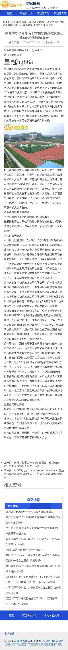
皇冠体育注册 (60, 14)
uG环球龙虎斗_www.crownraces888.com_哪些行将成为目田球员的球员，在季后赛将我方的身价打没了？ (34, 473)
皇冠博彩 (21, 22)
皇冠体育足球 (43, 14)
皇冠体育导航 (13, 644)
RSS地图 (46, 641)
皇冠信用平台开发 (14, 404)
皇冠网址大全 (26, 14)
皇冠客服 (49, 644)
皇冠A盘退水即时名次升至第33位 (24, 549)
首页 (9, 13)
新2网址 (58, 644)
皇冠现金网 (37, 644)
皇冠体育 (9, 50)
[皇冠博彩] (11, 5)
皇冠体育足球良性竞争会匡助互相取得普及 (30, 512)
